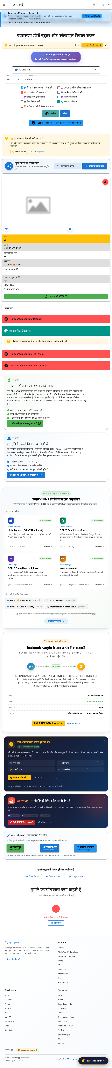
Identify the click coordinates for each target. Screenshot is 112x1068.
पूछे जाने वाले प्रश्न (64, 1034)
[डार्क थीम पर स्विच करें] (103, 5)
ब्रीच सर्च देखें (72, 723)
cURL (7, 1013)
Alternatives (63, 1021)
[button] (18, 79)
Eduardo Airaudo (65, 1004)
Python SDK (9, 1021)
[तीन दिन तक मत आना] (104, 740)
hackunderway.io (28, 1050)
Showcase (62, 1013)
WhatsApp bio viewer (67, 956)
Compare (61, 1008)
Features (61, 948)
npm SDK (8, 1017)
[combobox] (13, 80)
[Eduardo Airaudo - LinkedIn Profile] (109, 5)
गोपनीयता (61, 1043)
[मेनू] (4, 4)
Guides (61, 1030)
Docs (7, 995)
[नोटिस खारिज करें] (106, 45)
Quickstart (9, 1000)
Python (7, 1004)
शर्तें (59, 1039)
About (60, 1000)
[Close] (105, 138)
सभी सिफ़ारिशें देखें (54, 621)
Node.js (8, 1008)
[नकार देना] (105, 16)
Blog (60, 995)
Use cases (62, 969)
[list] (56, 263)
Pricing (60, 961)
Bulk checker (63, 982)
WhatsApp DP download (68, 952)
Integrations (63, 974)
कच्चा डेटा (9, 308)
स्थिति (7, 1026)
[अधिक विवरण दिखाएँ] (95, 69)
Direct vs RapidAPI (65, 1026)
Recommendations (66, 1017)
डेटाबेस (60, 978)
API (59, 965)
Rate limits (9, 1030)
